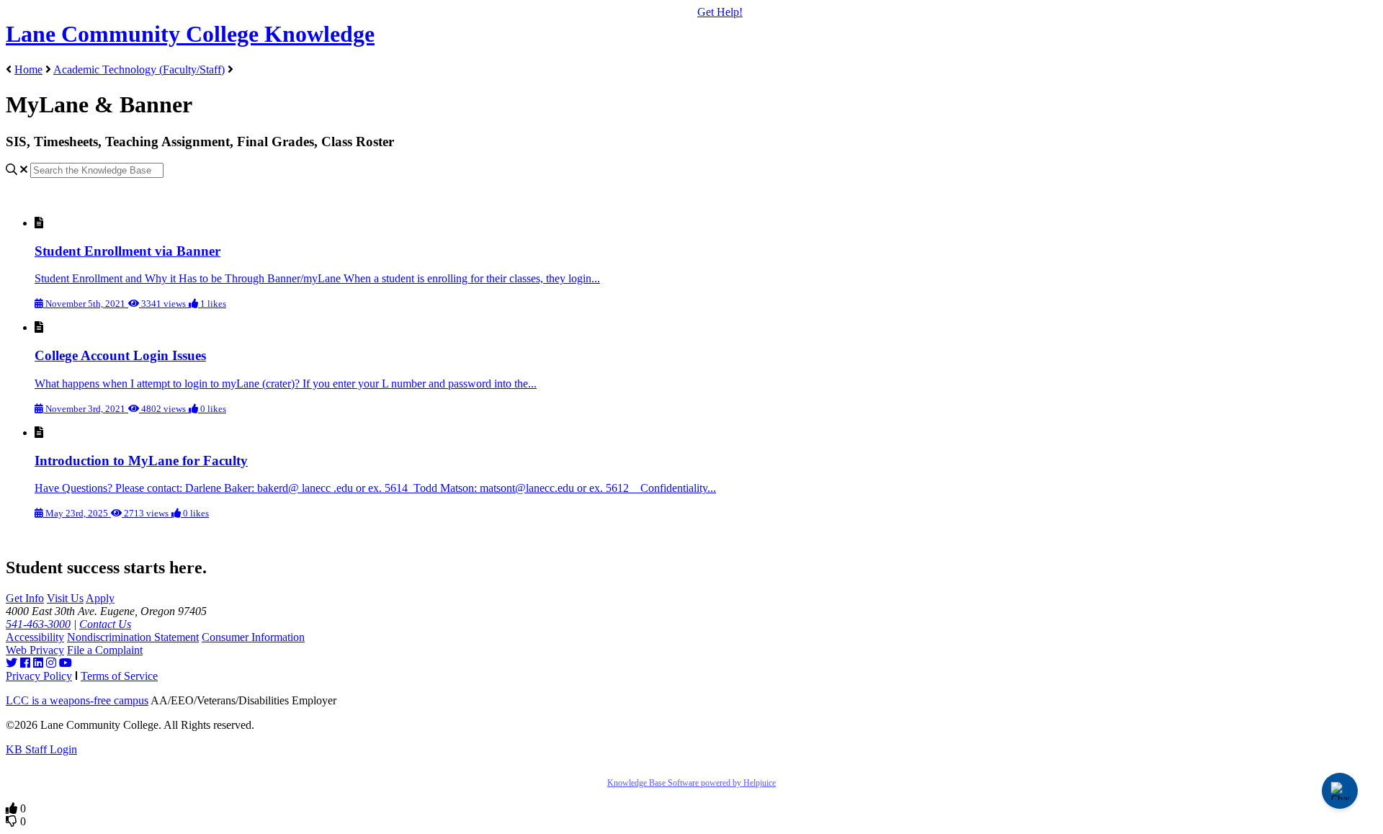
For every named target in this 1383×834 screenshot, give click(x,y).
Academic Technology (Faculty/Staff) (139, 69)
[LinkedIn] (38, 663)
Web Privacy (35, 650)
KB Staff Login (41, 749)
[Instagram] (51, 663)
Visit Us (65, 598)
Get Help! (720, 12)
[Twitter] (11, 663)
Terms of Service (119, 676)
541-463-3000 (38, 624)
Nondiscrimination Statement (133, 637)
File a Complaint (105, 650)
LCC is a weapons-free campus (77, 700)
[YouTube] (65, 663)
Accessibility (35, 637)
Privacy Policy (39, 676)
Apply (100, 598)
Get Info (25, 598)
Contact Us (105, 624)
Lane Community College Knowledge (190, 34)
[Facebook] (25, 663)
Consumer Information (253, 637)
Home (28, 69)
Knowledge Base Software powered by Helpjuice (691, 783)
